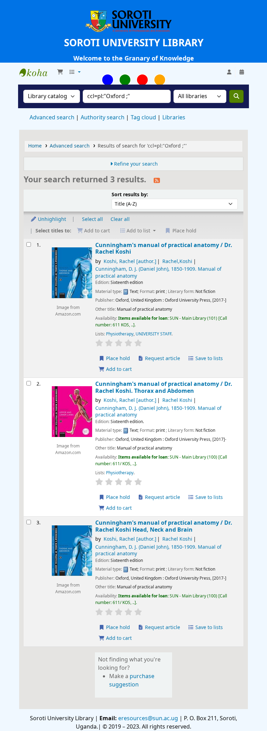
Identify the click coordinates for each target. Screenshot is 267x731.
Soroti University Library (36, 72)
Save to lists (208, 358)
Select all (92, 219)
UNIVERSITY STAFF (153, 334)
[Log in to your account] (229, 72)
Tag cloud (143, 117)
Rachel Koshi (177, 400)
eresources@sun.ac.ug (147, 718)
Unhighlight (51, 219)
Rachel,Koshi (177, 261)
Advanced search (52, 117)
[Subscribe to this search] (156, 180)
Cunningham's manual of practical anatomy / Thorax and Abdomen (163, 387)
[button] (60, 72)
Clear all (120, 219)
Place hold (117, 358)
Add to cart (118, 369)
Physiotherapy (120, 334)
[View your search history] (242, 72)
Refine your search (136, 164)
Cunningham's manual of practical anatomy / (163, 248)
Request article (162, 358)
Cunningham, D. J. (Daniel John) (158, 272)
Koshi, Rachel (130, 261)
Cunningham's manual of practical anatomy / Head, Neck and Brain (163, 526)
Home (35, 146)
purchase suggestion (131, 680)
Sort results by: (130, 194)
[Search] (236, 96)
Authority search (102, 117)
